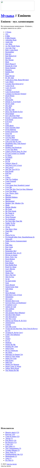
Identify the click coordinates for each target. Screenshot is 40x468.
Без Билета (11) (11, 442)
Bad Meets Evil (10, 56)
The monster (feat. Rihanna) (15, 313)
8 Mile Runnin (10, 38)
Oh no (7, 227)
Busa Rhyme (9, 76)
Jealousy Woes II (11, 163)
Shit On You (9, 277)
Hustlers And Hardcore (13, 147)
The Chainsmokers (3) (13, 448)
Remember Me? (11, 251)
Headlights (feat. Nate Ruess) (15, 143)
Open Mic (8, 231)
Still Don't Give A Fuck (13, 295)
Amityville (9, 42)
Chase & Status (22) (12, 436)
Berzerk (8, 58)
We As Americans (11, 350)
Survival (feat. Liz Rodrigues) (15, 303)
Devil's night (9, 104)
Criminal (8, 90)
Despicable (9, 100)
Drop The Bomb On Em (14, 112)
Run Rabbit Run (11, 265)
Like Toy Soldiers (11, 179)
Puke (7, 243)
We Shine (8, 352)
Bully (7, 74)
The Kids (8, 311)
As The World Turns (12, 46)
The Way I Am (10, 319)
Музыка (7, 16)
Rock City (9, 261)
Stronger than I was (12, 301)
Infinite (7, 159)
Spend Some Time (11, 287)
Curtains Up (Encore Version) (15, 94)
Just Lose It (9, 167)
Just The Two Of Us (12, 169)
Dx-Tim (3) (9, 460)
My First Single (10, 211)
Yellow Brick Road (12, 368)
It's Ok (7, 161)
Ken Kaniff (9, 171)
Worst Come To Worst (13, 366)
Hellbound (9, 145)
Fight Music (9, 126)
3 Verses (8, 32)
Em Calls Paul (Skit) (12, 116)
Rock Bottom (10, 259)
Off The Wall (10, 225)
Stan (6, 291)
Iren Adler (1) (10, 446)
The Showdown (11, 317)
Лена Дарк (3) (10, 452)
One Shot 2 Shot (11, 229)
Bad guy (8, 54)
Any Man (8, 44)
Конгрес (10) (10, 434)
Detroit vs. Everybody (13, 102)
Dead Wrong (9, 96)
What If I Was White (12, 356)
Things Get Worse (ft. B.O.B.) (16, 321)
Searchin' (8, 271)
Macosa (8, 195)
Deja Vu (8, 98)
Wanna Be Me (10, 344)
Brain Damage (10, 68)
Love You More (10, 191)
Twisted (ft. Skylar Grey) (14, 333)
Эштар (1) (9, 438)
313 (6, 34)
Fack (7, 124)
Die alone (8, 106)
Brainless (8, 70)
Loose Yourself (10, 181)
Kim (6, 175)
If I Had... (8, 155)
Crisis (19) (9, 444)
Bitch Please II (10, 64)
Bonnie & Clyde (11, 66)
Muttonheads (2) (11, 456)
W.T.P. (7, 340)
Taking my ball (10, 307)
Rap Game (9, 247)
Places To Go (10, 235)
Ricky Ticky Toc (11, 257)
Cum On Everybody (12, 92)
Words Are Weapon (12, 364)
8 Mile (7, 36)
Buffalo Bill (9, 72)
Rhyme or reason (11, 255)
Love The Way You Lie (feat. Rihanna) (19, 189)
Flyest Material (10, 129)
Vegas (7, 337)
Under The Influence (12, 335)
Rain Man (8, 245)
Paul (6, 233)
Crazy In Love (10, 88)
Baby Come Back (11, 50)
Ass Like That (10, 48)
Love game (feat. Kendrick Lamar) (17, 185)
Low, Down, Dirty (11, 193)
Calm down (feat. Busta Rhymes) (17, 80)
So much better (10, 281)
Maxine (8, 199)
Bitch (7, 62)
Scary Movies (10, 269)
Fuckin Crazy (10, 135)
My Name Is (9, 213)
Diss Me (8, 108)
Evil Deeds (9, 120)
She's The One (10, 275)
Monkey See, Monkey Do (14, 203)
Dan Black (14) (10, 440)
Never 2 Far (9, 215)
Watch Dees (9, 348)
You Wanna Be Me (12, 370)
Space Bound (10, 285)
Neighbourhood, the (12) (14, 454)
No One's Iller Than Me (13, 221)
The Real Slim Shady (12, 315)
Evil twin (8, 122)
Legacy (8, 177)
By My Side (9, 78)
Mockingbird (9, 201)
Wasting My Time (11, 346)
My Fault (8, 209)
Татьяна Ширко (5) (12, 450)
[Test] (17, 10)
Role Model (9, 263)
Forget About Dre (11, 131)
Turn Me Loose (10, 327)
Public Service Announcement (16, 241)
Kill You (8, 173)
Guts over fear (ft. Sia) (13, 141)
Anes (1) (8, 458)
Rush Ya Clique (10, 267)
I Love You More (11, 149)
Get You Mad (10, 137)
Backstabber (9, 52)
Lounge (8, 183)
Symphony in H (11, 305)
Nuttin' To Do (10, 223)
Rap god (8, 249)
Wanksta (8, 342)
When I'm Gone (11, 358)
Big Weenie (9, 60)
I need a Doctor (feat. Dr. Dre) (16, 151)
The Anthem (9, 309)
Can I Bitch (9, 82)
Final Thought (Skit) (12, 128)
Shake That (9, 273)
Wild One (8, 362)
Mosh (7, 205)
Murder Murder (10, 207)
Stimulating (9, 297)
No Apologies (10, 219)
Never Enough (10, 217)
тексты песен (12, 464)
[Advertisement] (20, 393)
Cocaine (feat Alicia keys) (14, 84)
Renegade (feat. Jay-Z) (13, 253)
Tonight (8, 325)
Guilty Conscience (11, 139)
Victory (8, 338)
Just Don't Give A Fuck (13, 165)
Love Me (8, 187)
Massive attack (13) (12, 432)
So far (7, 279)
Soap (7, 283)
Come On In (9, 86)
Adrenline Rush (10, 40)
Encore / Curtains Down (13, 118)
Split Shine (9, 289)
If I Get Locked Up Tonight (15, 153)
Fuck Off (8, 133)
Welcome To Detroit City (14, 354)
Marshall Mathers (11, 197)
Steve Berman (10, 293)
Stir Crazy (8, 299)
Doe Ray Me (9, 110)
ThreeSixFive (10, 323)
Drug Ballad (9, 114)
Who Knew (9, 360)
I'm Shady (8, 157)
